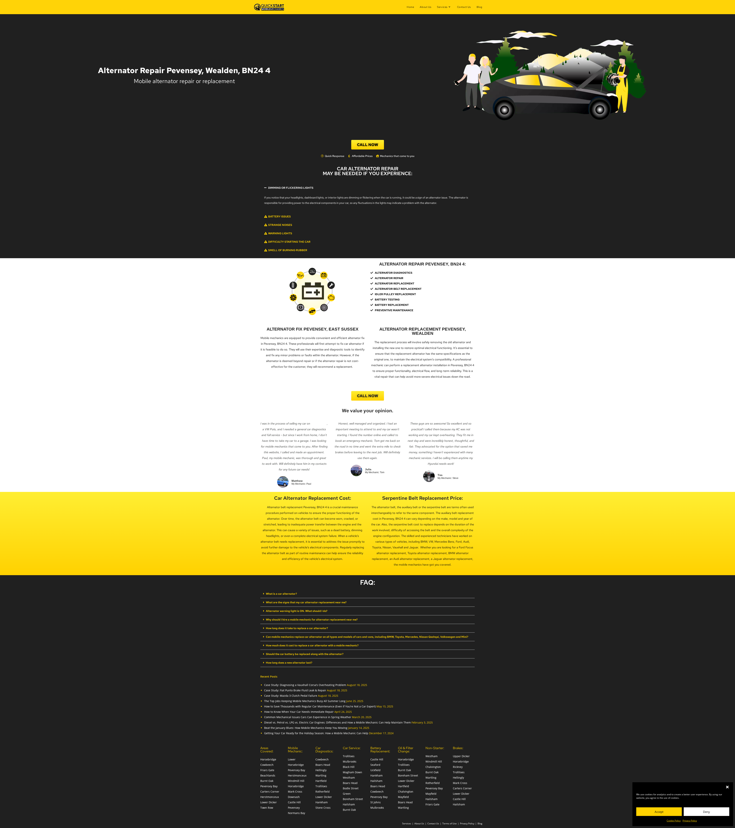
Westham (349, 777)
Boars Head (322, 765)
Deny (706, 812)
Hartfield (321, 781)
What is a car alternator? (281, 593)
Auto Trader (319, 423)
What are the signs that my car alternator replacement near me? (306, 602)
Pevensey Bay (269, 786)
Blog (480, 823)
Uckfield (375, 770)
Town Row (266, 807)
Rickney (458, 767)
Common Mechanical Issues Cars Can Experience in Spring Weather (307, 717)
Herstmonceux (269, 797)
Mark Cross (295, 791)
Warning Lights (280, 233)
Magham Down (352, 772)
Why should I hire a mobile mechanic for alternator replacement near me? (312, 619)
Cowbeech (267, 765)
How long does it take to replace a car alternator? (297, 628)
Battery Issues (279, 216)
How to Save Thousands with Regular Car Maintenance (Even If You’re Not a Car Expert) (320, 706)
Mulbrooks (349, 761)
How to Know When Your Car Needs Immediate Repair (299, 712)
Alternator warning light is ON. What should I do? (296, 611)
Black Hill (348, 767)
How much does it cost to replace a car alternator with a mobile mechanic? (312, 645)
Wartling (320, 775)
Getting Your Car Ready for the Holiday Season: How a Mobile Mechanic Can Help (316, 733)
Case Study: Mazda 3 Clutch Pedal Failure (290, 695)
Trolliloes (321, 786)
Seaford (375, 765)
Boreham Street (353, 799)
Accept (659, 812)
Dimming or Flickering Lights (290, 187)
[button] (727, 787)
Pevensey (294, 807)
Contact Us (433, 823)
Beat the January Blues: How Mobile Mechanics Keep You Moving (305, 728)
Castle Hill (294, 802)
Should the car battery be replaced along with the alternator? (304, 654)
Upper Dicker (461, 756)
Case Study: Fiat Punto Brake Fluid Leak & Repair (295, 690)
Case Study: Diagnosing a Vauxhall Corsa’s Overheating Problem (305, 685)
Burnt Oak (266, 781)
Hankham (321, 802)
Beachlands (267, 775)
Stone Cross (323, 807)
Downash (294, 797)
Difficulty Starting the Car (289, 241)
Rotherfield (322, 791)
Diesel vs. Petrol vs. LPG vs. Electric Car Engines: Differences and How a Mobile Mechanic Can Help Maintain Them (337, 722)
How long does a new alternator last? (289, 662)
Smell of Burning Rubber (287, 250)
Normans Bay (296, 813)
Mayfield (403, 797)
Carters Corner (269, 791)
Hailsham (349, 804)
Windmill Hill (296, 781)
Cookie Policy (674, 820)
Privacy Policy (690, 820)
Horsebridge (268, 759)
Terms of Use (449, 823)
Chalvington (405, 791)
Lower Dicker (268, 802)
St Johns (375, 802)
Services (406, 823)
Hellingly (321, 770)
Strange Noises (280, 225)
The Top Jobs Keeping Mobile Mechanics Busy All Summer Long (304, 701)
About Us (419, 823)
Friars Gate (267, 770)
